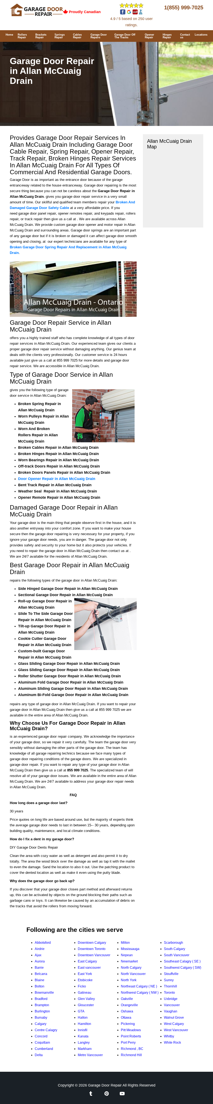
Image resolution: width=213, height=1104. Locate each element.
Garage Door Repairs (98, 36)
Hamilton (84, 1024)
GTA (81, 1011)
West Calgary (174, 1024)
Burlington (42, 1011)
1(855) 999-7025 (183, 7)
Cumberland (44, 1049)
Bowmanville (44, 992)
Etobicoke (85, 980)
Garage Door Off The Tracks (124, 36)
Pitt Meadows (131, 1030)
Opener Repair (149, 36)
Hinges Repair (167, 36)
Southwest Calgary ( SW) (182, 967)
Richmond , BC (132, 1049)
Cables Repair (77, 36)
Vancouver (172, 1005)
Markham (85, 1049)
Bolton (39, 986)
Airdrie (40, 949)
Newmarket (129, 961)
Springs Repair (59, 36)
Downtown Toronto (91, 949)
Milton (125, 942)
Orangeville (129, 1005)
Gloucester (86, 1005)
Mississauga (130, 949)
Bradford (41, 999)
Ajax (38, 955)
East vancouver (89, 967)
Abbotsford (43, 942)
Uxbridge (170, 999)
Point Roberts (131, 1036)
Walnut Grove (174, 1017)
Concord (41, 1036)
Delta (39, 1055)
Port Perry (128, 1042)
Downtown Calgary (92, 942)
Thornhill (170, 986)
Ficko (82, 986)
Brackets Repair (40, 36)
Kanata (83, 1036)
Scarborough (173, 942)
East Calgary (87, 961)
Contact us (185, 36)
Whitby (169, 1036)
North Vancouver (133, 974)
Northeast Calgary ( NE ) (139, 986)
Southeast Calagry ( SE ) (182, 961)
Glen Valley (86, 999)
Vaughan (170, 1011)
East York (85, 974)
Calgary (40, 1024)
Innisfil (82, 1030)
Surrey (169, 980)
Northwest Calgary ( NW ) (140, 992)
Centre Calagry (46, 1030)
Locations (201, 34)
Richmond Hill (131, 1055)
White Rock (172, 1042)
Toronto (169, 992)
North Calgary (131, 967)
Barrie (39, 967)
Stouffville (171, 974)
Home (9, 34)
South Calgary (174, 949)
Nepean (127, 955)
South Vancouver (176, 955)
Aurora (40, 961)
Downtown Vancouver (94, 955)
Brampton (42, 1005)
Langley (84, 1042)
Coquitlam (42, 1042)
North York (128, 980)
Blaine (39, 980)
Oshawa (127, 1011)
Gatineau (84, 992)
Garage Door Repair (105, 1085)
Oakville (127, 999)
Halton (83, 1017)
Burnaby (41, 1017)
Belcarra (41, 974)
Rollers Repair (22, 36)
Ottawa (126, 1017)
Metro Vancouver (90, 1055)
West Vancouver (176, 1030)
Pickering (128, 1024)
